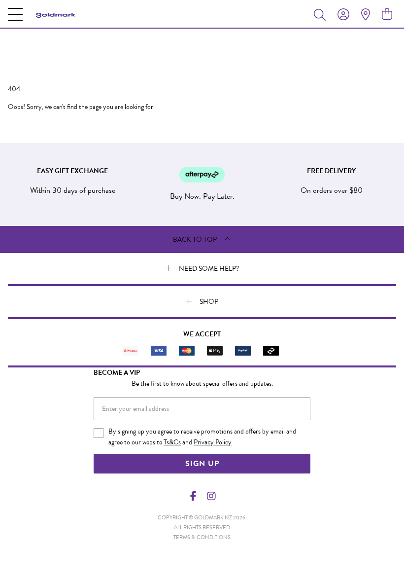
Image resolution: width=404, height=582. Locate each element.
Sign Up (202, 464)
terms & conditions (202, 537)
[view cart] (387, 14)
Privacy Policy (213, 442)
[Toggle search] (321, 14)
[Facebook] (194, 496)
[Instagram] (211, 496)
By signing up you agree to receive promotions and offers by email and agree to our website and (202, 436)
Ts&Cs (172, 442)
